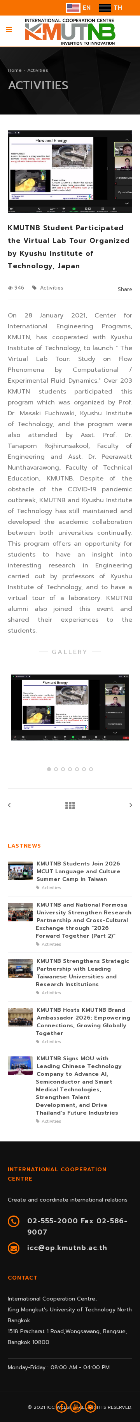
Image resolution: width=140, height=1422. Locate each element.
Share (125, 289)
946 (19, 287)
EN (85, 7)
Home (15, 70)
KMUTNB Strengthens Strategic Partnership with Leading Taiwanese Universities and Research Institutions (82, 972)
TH (116, 7)
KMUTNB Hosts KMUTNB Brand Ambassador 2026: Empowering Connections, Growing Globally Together (83, 1021)
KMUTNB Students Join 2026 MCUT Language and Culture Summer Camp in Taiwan (79, 871)
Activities (50, 287)
